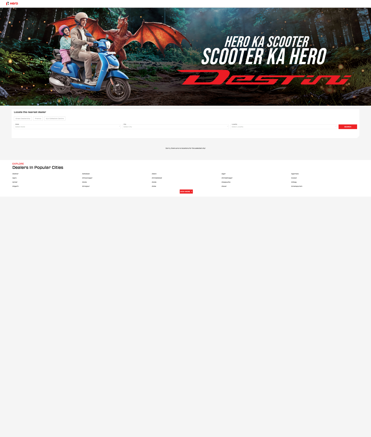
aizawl (294, 178)
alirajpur (86, 186)
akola (84, 182)
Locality (234, 124)
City (125, 124)
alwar (224, 186)
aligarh (15, 186)
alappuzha (226, 182)
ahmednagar (227, 178)
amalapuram (296, 186)
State (17, 124)
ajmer (14, 182)
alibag (294, 182)
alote (154, 186)
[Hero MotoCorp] (12, 4)
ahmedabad (157, 178)
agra (14, 178)
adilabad (86, 174)
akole (154, 182)
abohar (15, 174)
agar (224, 174)
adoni (154, 174)
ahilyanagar (87, 178)
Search (347, 127)
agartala (295, 174)
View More (185, 191)
